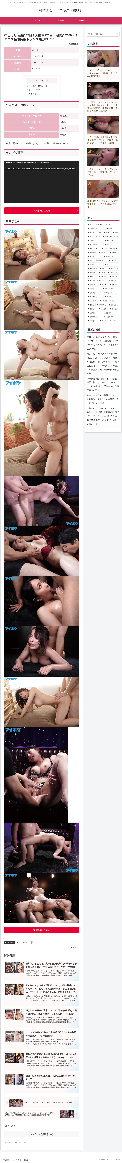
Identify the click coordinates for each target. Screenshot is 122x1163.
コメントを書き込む (42, 1134)
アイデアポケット (24, 942)
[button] (117, 33)
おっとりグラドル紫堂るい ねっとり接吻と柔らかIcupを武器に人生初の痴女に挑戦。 (103, 399)
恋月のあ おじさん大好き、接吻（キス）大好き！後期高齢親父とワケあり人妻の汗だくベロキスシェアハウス (103, 343)
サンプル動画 (34, 90)
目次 (38, 80)
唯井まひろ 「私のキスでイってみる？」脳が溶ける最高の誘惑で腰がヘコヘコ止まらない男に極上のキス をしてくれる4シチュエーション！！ (103, 416)
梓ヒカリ (36, 50)
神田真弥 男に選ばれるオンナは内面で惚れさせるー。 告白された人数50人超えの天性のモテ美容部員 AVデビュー (103, 384)
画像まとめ (33, 93)
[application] (41, 182)
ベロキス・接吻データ (38, 86)
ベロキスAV (10, 942)
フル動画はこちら (41, 210)
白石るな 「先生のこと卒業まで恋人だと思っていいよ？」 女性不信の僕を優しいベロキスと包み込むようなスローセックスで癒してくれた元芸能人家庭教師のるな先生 (103, 364)
